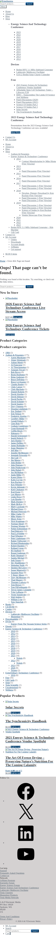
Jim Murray (16, 460)
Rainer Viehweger (19, 541)
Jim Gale (14, 458)
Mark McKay (17, 504)
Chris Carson (16, 387)
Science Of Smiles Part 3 (27, 107)
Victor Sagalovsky (19, 594)
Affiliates (15, 247)
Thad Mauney (17, 580)
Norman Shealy (17, 524)
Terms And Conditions (9, 916)
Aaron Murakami (18, 357)
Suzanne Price (17, 572)
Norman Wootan (18, 526)
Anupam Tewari (18, 370)
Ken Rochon (16, 482)
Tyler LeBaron (17, 592)
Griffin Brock (17, 431)
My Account (10, 139)
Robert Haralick (18, 546)
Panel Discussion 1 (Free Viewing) (37, 186)
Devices (8, 612)
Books (8, 604)
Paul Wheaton (17, 536)
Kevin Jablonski (18, 487)
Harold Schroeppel (19, 436)
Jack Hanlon (16, 441)
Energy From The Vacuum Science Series (29, 624)
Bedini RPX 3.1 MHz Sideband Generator (34, 70)
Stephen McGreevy (19, 568)
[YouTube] (25, 863)
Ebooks (8, 626)
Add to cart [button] (15, 713)
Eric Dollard (16, 411)
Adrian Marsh (17, 362)
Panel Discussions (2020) (27, 100)
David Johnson (17, 397)
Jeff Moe (14, 450)
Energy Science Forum (10, 885)
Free (7, 678)
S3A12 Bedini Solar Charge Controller (33, 74)
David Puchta (17, 399)
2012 (18, 59)
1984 (7, 353)
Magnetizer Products (9, 895)
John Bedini (16, 463)
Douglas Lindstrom (19, 409)
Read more (17, 317)
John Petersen (17, 465)
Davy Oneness (17, 406)
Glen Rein (15, 423)
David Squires (17, 404)
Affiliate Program (7, 880)
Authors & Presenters (20, 154)
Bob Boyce (16, 372)
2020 (18, 39)
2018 (18, 44)
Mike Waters (16, 516)
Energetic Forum (7, 883)
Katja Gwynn (17, 480)
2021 (18, 37)
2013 (18, 57)
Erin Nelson (16, 414)
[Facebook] (25, 801)
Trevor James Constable (21, 590)
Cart (8, 933)
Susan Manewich (18, 570)
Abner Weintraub (18, 360)
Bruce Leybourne (18, 382)
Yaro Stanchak (17, 602)
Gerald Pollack (17, 421)
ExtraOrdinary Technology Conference (22, 673)
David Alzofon (17, 394)
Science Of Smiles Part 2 (27, 104)
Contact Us (10, 137)
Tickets (19, 658)
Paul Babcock (17, 531)
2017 (18, 47)
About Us (9, 14)
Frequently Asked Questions (12, 873)
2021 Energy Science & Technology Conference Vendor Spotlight (32, 86)
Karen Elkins (16, 477)
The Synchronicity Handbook (29, 112)
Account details (17, 244)
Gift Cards (9, 680)
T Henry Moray (17, 575)
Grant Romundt (17, 428)
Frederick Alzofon (19, 416)
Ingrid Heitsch (17, 438)
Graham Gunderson (19, 426)
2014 (18, 54)
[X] (25, 822)
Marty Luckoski (18, 506)
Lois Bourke (16, 499)
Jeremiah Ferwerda (19, 455)
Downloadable (11, 619)
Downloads (16, 242)
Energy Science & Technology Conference (29, 156)
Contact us (4, 875)
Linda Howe (16, 497)
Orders (14, 239)
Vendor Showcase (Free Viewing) (36, 215)
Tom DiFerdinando (19, 587)
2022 (18, 35)
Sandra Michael (17, 558)
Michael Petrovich (19, 511)
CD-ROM (9, 607)
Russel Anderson (18, 553)
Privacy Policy (6, 919)
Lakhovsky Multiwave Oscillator (30, 72)
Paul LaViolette (17, 533)
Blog (7, 16)
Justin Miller (16, 475)
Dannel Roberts (17, 392)
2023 (18, 32)
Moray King (16, 519)
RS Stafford (16, 550)
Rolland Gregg (17, 548)
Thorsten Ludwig (18, 582)
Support (3, 871)
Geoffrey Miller (17, 419)
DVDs (8, 621)
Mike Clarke (16, 514)
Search (29, 4)
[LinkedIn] (25, 843)
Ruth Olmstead (17, 555)
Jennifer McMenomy (20, 453)
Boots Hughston (18, 375)
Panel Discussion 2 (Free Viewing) (37, 188)
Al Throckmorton (18, 367)
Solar (7, 682)
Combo (8, 609)
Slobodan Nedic (18, 565)
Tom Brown (16, 585)
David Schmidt (17, 401)
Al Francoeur (16, 365)
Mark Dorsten (17, 502)
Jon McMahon (17, 472)
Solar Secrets (21, 109)
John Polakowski (18, 467)
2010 (13, 631)
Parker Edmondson (19, 528)
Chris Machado (17, 389)
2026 (13, 668)
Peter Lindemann (18, 538)
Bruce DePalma (17, 379)
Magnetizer (16, 616)
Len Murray (16, 494)
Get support (16, 249)
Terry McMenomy (19, 577)
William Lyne (16, 599)
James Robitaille (18, 445)
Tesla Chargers (6, 893)
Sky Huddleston (18, 563)
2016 (18, 49)
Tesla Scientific (11, 685)
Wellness (9, 690)
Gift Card (15, 232)
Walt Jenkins (16, 597)
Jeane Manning (17, 448)
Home (8, 11)
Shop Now (15, 132)
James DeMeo (17, 443)
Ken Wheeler (16, 485)
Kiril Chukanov (17, 489)
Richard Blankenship (20, 543)
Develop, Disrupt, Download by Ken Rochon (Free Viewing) (38, 194)
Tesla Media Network (9, 897)
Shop (7, 19)
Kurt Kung (15, 492)
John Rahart (16, 470)
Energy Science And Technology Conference (19, 888)
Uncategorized (11, 687)
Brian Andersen (17, 377)
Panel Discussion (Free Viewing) (36, 171)
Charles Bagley (17, 384)
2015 (18, 52)
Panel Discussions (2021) (27, 102)
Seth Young (16, 560)
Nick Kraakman (18, 521)
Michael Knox (17, 509)
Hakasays (15, 433)
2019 (18, 42)
